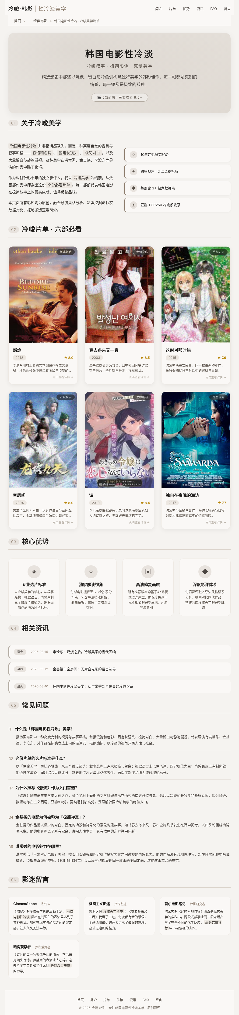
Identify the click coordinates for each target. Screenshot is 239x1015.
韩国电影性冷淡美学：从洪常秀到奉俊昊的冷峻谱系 (93, 686)
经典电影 (40, 21)
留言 (227, 9)
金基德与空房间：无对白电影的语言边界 (84, 669)
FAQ (213, 9)
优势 (186, 9)
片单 (172, 9)
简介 (158, 9)
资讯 (200, 9)
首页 (17, 21)
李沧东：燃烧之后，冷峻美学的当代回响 (84, 652)
